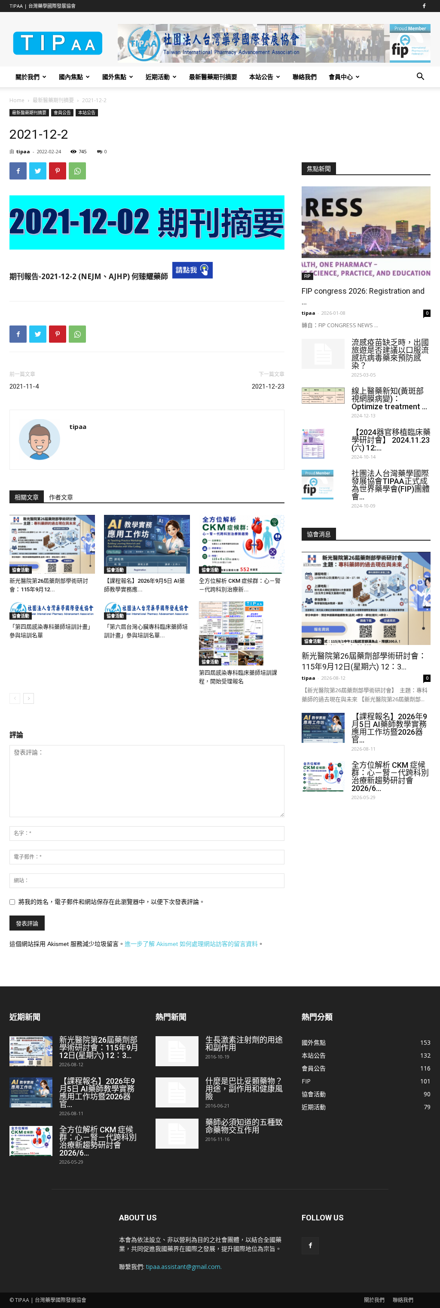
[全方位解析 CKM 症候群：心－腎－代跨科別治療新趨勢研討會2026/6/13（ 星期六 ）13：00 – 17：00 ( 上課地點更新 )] (241, 544)
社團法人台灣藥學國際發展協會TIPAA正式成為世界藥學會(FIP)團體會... (390, 485)
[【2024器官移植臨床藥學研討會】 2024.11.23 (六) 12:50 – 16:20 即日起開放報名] (313, 444)
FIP (307, 276)
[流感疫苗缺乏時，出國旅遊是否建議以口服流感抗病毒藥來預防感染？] (323, 354)
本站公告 (261, 77)
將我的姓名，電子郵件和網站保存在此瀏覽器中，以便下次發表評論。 (111, 901)
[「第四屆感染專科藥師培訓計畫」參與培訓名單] (52, 610)
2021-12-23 (268, 386)
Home (16, 100)
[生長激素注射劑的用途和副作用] (177, 1051)
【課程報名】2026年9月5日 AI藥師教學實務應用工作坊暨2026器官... (389, 728)
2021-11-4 (24, 386)
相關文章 (27, 497)
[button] (420, 77)
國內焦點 (71, 77)
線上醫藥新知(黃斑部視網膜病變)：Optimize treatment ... (389, 398)
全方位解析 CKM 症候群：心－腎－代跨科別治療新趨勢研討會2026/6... (390, 776)
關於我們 (27, 77)
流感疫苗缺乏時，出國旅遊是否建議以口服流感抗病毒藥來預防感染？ (390, 354)
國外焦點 (114, 77)
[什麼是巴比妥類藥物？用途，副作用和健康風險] (177, 1092)
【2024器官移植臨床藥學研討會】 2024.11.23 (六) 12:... (391, 440)
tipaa (23, 151)
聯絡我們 (305, 77)
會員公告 (62, 113)
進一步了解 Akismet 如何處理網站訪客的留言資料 (191, 943)
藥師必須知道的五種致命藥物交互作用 (244, 1126)
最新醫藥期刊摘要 (213, 77)
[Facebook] (424, 6)
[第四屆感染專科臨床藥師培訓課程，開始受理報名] (241, 633)
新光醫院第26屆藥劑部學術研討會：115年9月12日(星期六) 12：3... (98, 1047)
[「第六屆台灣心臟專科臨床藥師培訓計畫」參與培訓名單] (146, 610)
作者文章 (61, 497)
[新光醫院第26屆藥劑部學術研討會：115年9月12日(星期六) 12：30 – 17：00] (52, 544)
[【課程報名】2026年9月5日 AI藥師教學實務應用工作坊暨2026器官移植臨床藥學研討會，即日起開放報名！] (146, 544)
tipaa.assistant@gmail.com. (184, 1266)
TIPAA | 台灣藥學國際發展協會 (42, 6)
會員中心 (341, 77)
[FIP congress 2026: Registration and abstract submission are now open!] (366, 233)
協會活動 (20, 570)
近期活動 (158, 77)
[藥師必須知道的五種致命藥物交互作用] (177, 1134)
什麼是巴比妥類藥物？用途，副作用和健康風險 (244, 1089)
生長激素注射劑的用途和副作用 (244, 1043)
